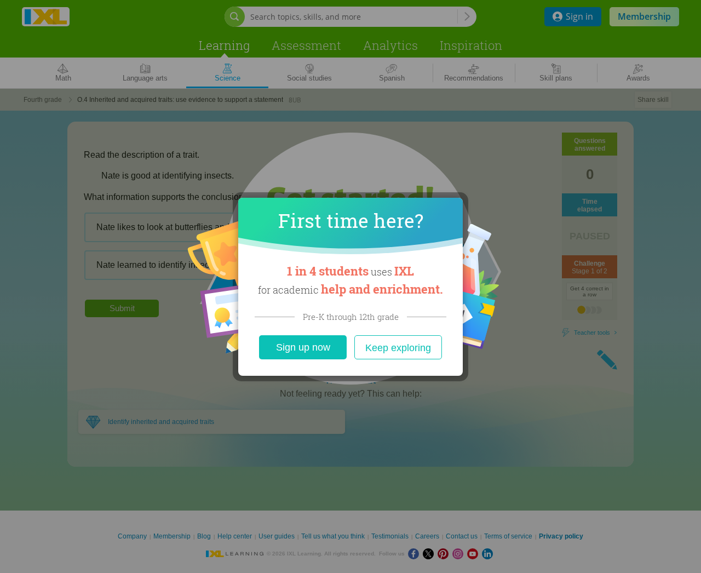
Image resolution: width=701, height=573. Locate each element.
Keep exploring (398, 347)
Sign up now (303, 347)
